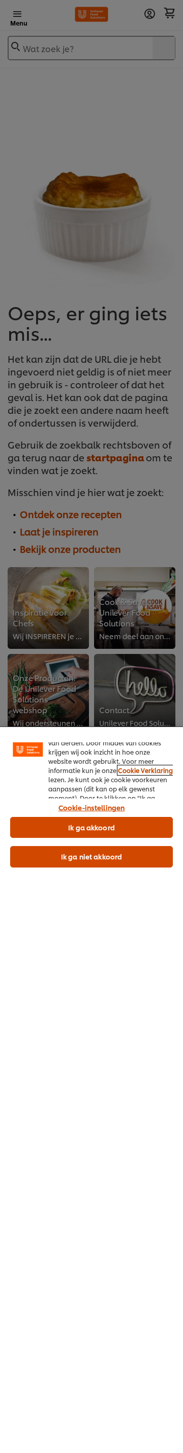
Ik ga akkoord (91, 827)
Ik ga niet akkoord (91, 856)
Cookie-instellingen (91, 807)
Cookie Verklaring (145, 770)
